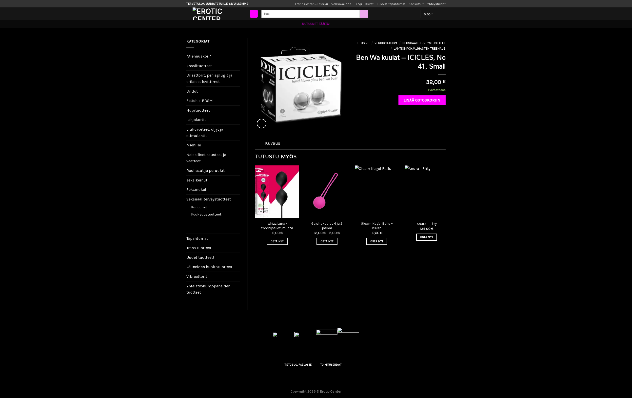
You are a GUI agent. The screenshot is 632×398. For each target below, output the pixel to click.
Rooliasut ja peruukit (205, 170)
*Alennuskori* (198, 56)
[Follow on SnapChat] (413, 14)
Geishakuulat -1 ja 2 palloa (326, 225)
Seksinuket (196, 189)
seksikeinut (196, 180)
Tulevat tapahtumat (391, 3)
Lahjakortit (196, 119)
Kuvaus (272, 143)
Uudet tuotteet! (200, 257)
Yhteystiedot (436, 3)
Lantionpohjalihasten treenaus (208, 224)
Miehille (193, 145)
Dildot (192, 91)
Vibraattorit (196, 276)
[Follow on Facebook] (400, 14)
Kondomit (199, 207)
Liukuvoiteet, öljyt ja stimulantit (204, 132)
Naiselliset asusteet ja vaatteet (206, 157)
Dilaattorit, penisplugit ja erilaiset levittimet (209, 78)
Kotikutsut (416, 3)
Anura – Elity (427, 224)
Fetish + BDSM (199, 100)
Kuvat (369, 3)
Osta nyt (277, 241)
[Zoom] (261, 123)
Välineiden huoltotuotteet (209, 266)
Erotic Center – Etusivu (311, 3)
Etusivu (363, 43)
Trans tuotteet (198, 247)
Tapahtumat (197, 238)
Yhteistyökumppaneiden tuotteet (208, 289)
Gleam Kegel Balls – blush (377, 225)
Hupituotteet (198, 110)
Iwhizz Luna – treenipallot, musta (277, 225)
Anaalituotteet (199, 65)
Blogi (358, 3)
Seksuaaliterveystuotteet (208, 199)
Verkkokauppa (341, 3)
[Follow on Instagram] (407, 14)
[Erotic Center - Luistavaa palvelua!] (217, 13)
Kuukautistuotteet (206, 214)
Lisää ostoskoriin (422, 100)
